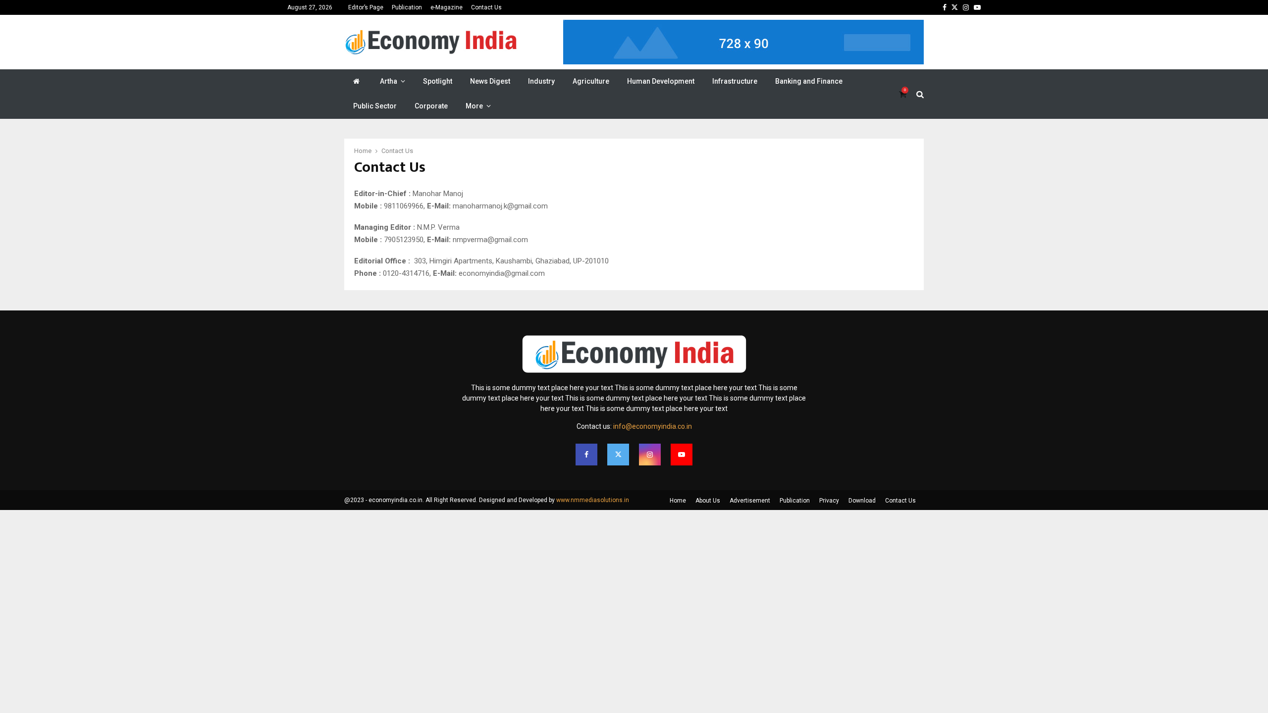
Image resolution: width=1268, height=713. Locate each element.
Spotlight (437, 81)
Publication (407, 7)
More (474, 106)
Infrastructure (734, 81)
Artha (388, 81)
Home (678, 500)
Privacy (829, 500)
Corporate (431, 106)
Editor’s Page (365, 7)
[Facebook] (586, 454)
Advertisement (750, 500)
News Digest (490, 81)
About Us (707, 500)
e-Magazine (446, 7)
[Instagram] (650, 454)
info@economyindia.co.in (652, 426)
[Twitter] (618, 454)
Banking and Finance (809, 81)
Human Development (660, 81)
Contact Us (486, 7)
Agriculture (591, 81)
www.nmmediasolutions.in (592, 500)
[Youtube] (681, 454)
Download (862, 500)
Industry (541, 81)
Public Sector (375, 106)
